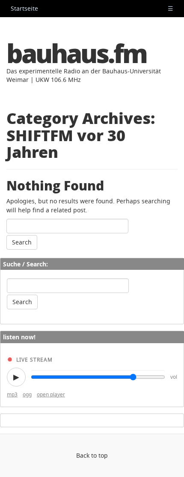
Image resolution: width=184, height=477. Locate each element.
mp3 (12, 394)
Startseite (24, 8)
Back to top (92, 455)
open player (51, 394)
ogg (27, 394)
